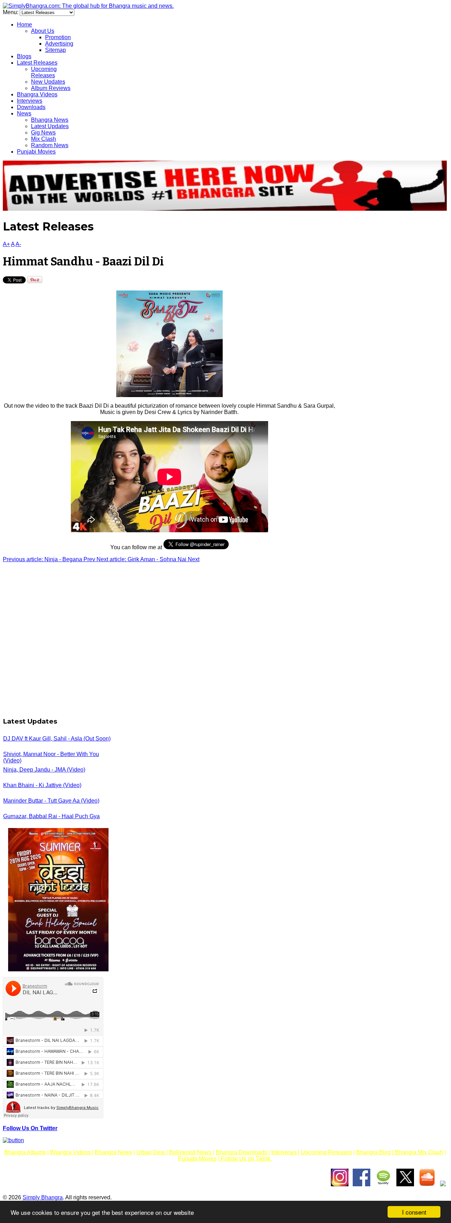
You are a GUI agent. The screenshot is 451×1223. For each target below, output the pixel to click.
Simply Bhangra (43, 1197)
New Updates (48, 82)
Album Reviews (50, 88)
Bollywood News (191, 1152)
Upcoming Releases (44, 72)
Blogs (24, 56)
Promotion (58, 37)
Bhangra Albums (25, 1152)
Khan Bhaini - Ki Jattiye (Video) (42, 785)
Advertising (59, 44)
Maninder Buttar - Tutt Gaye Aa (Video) (51, 801)
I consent (414, 1211)
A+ (6, 244)
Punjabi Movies (36, 152)
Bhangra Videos (37, 94)
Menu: (11, 12)
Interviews (29, 101)
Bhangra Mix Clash (418, 1152)
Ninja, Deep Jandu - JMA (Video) (44, 770)
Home (24, 25)
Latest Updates (50, 126)
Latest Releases (37, 63)
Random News (49, 145)
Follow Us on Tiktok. (246, 1159)
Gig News (43, 133)
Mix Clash (43, 139)
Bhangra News (49, 120)
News (24, 113)
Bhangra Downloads (242, 1152)
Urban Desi (151, 1152)
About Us (42, 31)
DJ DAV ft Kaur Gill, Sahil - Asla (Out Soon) (57, 739)
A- (18, 244)
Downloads (31, 107)
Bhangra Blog (373, 1152)
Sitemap (55, 50)
